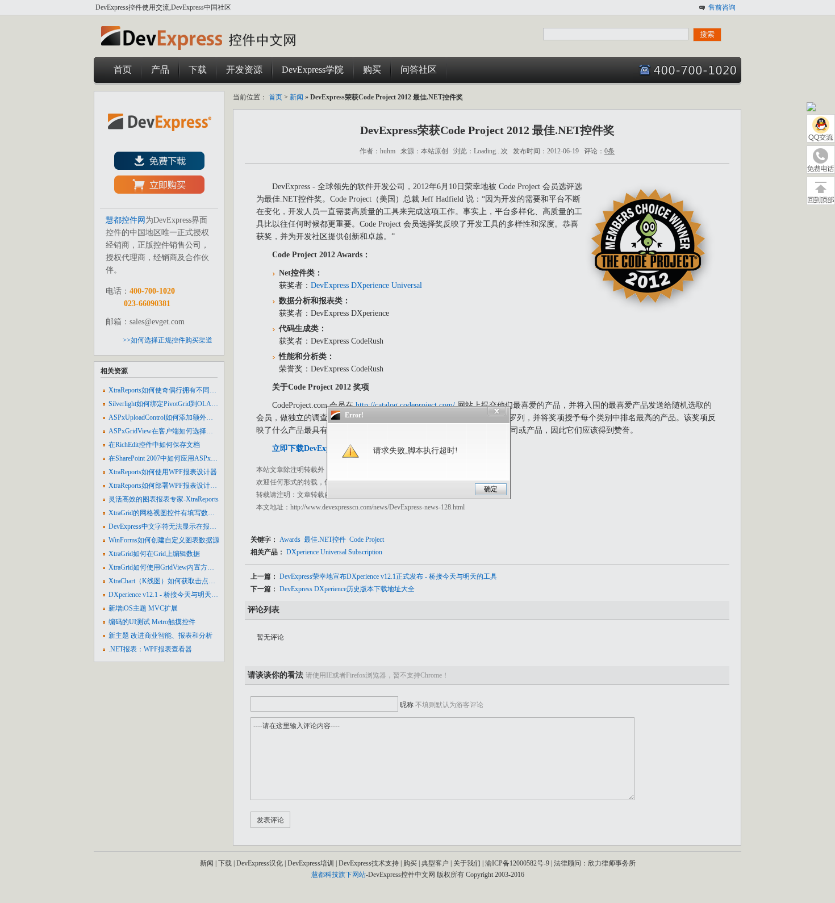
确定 (491, 489)
